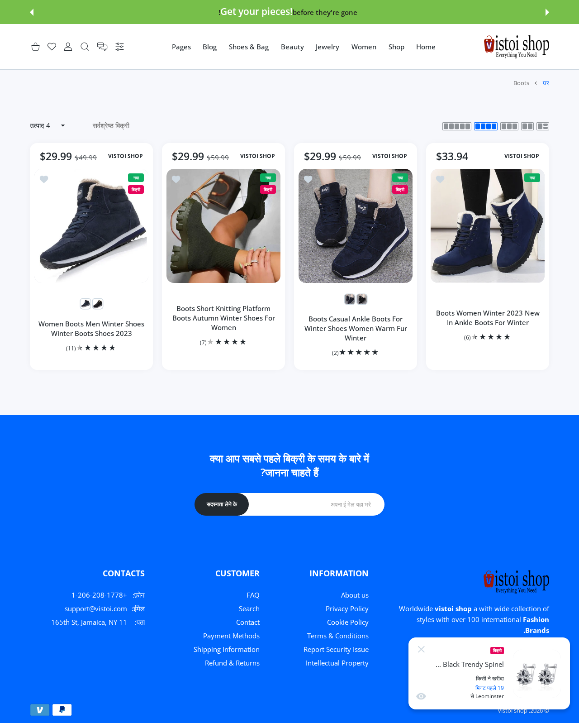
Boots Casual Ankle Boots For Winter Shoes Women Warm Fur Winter (355, 328)
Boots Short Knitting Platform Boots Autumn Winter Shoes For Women (223, 318)
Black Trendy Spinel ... (470, 664)
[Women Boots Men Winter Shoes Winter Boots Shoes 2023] (91, 226)
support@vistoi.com (96, 608)
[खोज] (84, 47)
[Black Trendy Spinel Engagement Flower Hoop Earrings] (537, 674)
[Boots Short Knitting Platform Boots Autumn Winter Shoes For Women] (223, 226)
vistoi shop (512, 710)
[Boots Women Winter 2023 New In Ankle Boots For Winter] (488, 226)
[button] (547, 12)
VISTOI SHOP (521, 156)
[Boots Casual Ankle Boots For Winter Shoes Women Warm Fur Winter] (356, 226)
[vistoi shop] (516, 46)
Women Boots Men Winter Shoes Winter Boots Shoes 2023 (91, 328)
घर (546, 83)
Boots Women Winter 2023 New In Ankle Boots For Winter (488, 317)
